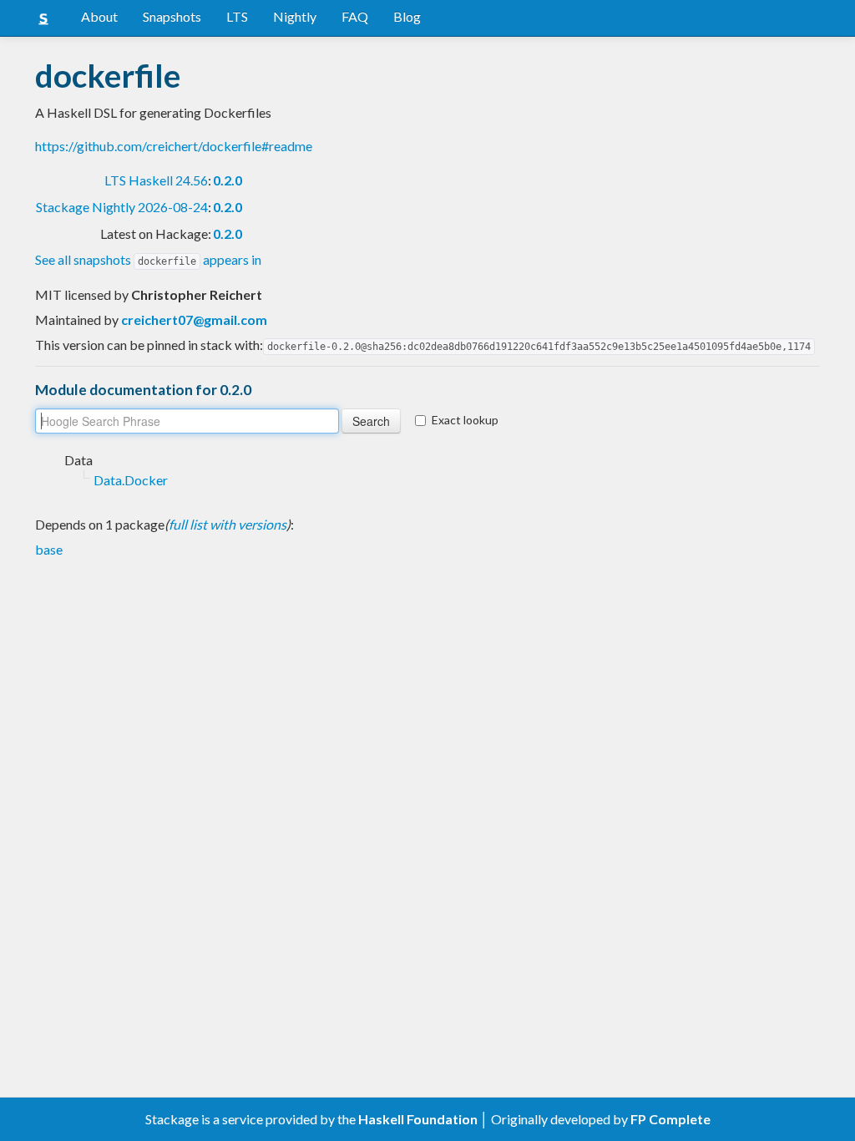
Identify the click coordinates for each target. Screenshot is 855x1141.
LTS (237, 16)
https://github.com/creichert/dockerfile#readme (173, 146)
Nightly (294, 16)
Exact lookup (465, 420)
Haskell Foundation (418, 1119)
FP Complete (670, 1119)
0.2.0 (227, 180)
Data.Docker (131, 480)
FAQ (354, 16)
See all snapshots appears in (148, 259)
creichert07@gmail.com (194, 319)
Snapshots (172, 16)
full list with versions (227, 524)
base (49, 549)
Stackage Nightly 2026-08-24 (122, 207)
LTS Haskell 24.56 (156, 180)
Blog (407, 16)
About (99, 16)
